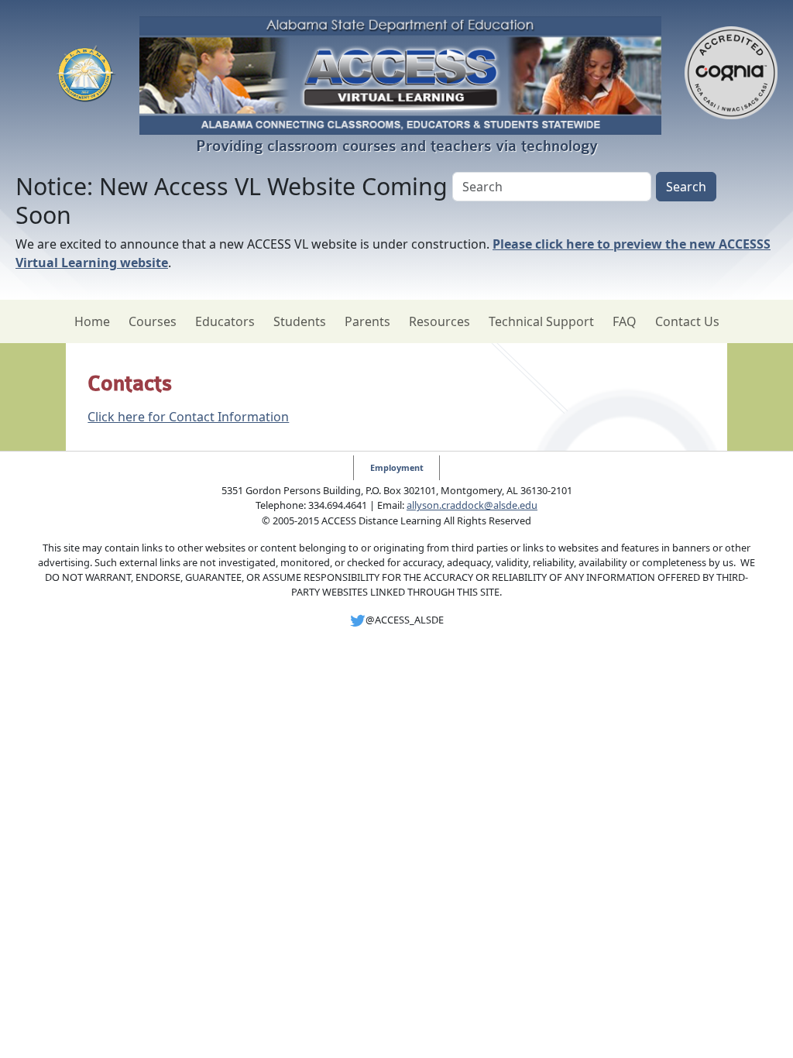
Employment (397, 467)
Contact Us (687, 321)
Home (92, 321)
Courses (153, 321)
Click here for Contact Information (188, 416)
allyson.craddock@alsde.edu (472, 505)
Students (299, 321)
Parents (367, 321)
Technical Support (541, 321)
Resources (439, 321)
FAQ (625, 321)
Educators (225, 321)
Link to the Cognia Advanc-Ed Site (731, 75)
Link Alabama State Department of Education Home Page (86, 75)
